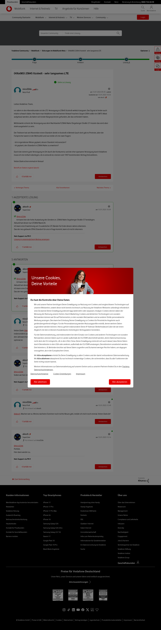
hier (71, 311)
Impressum (80, 374)
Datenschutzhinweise (39, 374)
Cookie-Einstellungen (62, 374)
